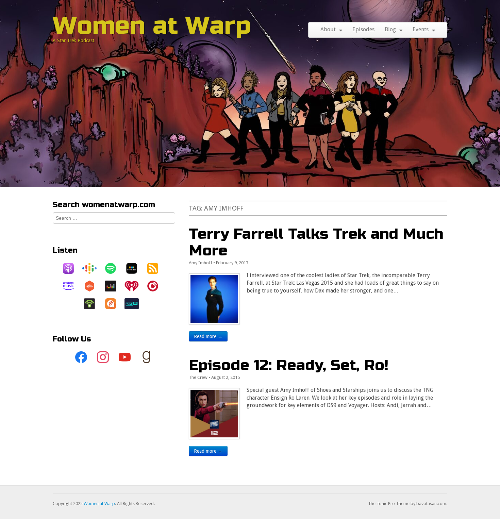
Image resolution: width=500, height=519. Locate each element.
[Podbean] (92, 303)
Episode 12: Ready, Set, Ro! (288, 365)
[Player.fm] (156, 286)
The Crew (198, 377)
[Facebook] (81, 357)
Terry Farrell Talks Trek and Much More (316, 242)
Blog (390, 29)
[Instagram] (103, 357)
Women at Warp (152, 25)
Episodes (363, 29)
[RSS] (156, 268)
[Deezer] (113, 286)
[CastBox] (92, 286)
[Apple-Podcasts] (71, 268)
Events (421, 29)
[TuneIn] (135, 303)
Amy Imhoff (200, 262)
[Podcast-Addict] (113, 303)
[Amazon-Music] (71, 286)
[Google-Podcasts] (92, 268)
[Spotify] (113, 268)
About (328, 29)
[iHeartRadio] (135, 286)
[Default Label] (125, 357)
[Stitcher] (135, 268)
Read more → (208, 336)
